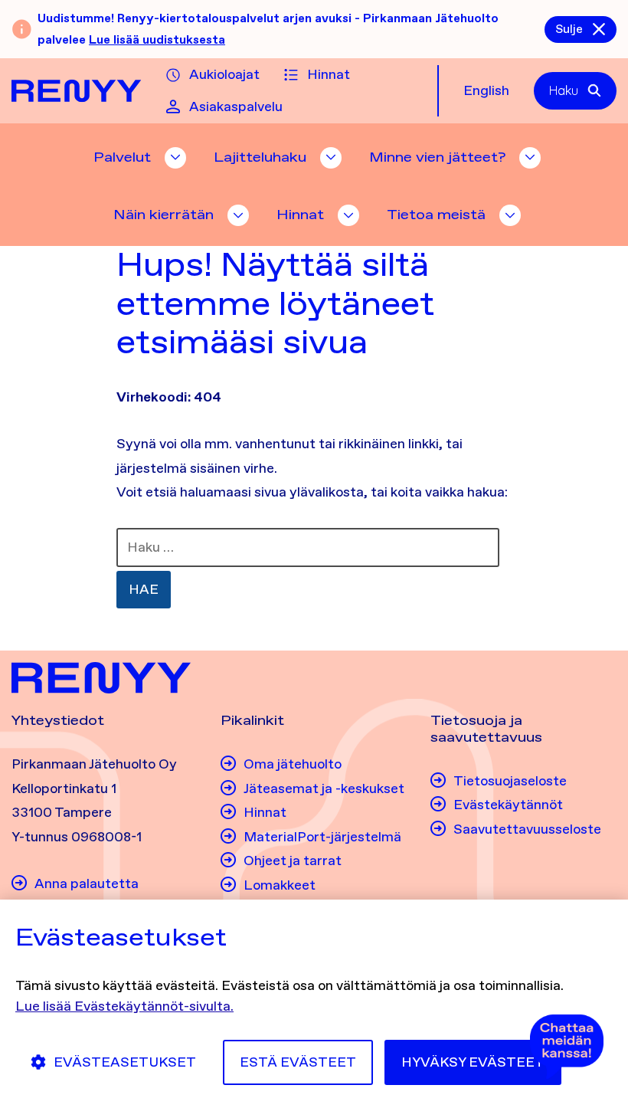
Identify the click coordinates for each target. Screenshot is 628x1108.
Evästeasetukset (125, 1062)
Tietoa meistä (436, 214)
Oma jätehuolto (293, 764)
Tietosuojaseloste (510, 780)
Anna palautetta (86, 883)
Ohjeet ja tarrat (293, 860)
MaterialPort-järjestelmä (322, 836)
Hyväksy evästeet (473, 1062)
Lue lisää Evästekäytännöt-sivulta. (124, 1006)
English (486, 90)
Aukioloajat (224, 74)
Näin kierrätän (163, 214)
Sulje (569, 28)
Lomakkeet (280, 885)
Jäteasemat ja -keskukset (324, 788)
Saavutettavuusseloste (527, 829)
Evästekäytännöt (508, 804)
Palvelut (122, 157)
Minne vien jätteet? (437, 157)
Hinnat (328, 74)
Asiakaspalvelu (236, 106)
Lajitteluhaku (260, 157)
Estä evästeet (298, 1062)
